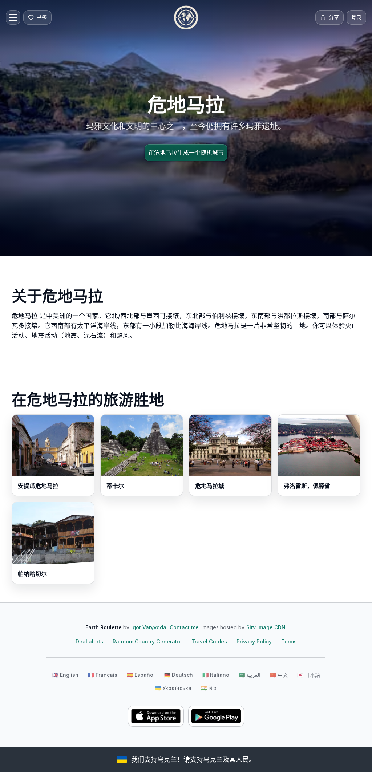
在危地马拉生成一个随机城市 (186, 152)
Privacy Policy (254, 641)
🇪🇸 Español (141, 675)
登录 (356, 17)
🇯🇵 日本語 (308, 675)
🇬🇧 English (65, 675)
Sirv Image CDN (266, 627)
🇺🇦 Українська (173, 688)
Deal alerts (89, 641)
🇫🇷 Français (102, 675)
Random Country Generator (147, 641)
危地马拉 (25, 316)
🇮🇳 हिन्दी (209, 688)
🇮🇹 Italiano (215, 675)
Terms (289, 641)
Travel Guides (209, 641)
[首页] (186, 17)
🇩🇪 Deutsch (178, 675)
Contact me (184, 627)
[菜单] (13, 17)
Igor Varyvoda (148, 627)
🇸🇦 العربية (249, 675)
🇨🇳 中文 (279, 675)
